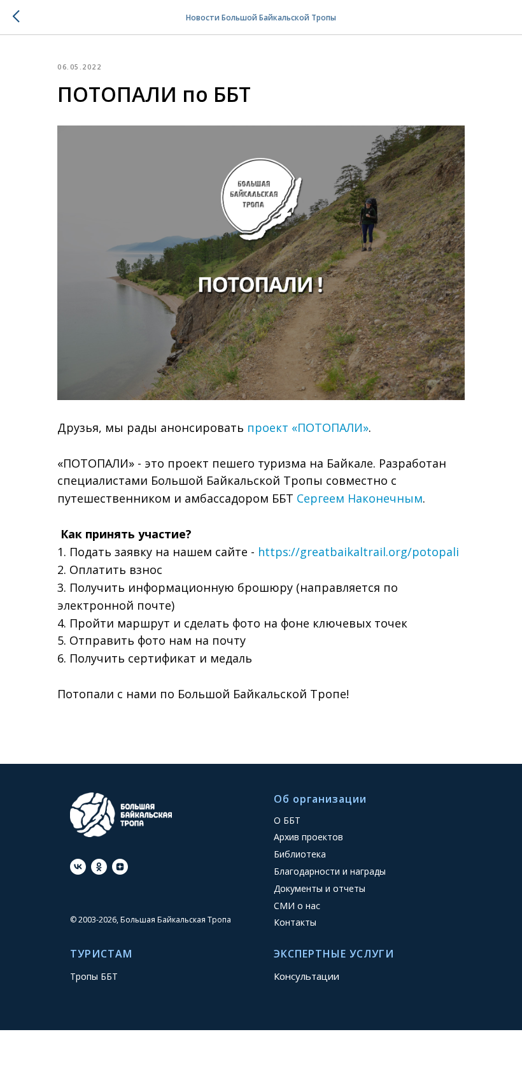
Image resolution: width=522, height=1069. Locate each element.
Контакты (295, 922)
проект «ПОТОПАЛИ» (308, 427)
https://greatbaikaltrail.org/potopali (358, 551)
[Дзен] (120, 867)
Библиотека (300, 854)
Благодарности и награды (330, 871)
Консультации (306, 976)
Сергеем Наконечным (360, 498)
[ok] (99, 867)
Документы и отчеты (319, 888)
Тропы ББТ (94, 976)
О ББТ (287, 820)
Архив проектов (308, 837)
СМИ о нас (297, 906)
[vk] (78, 867)
